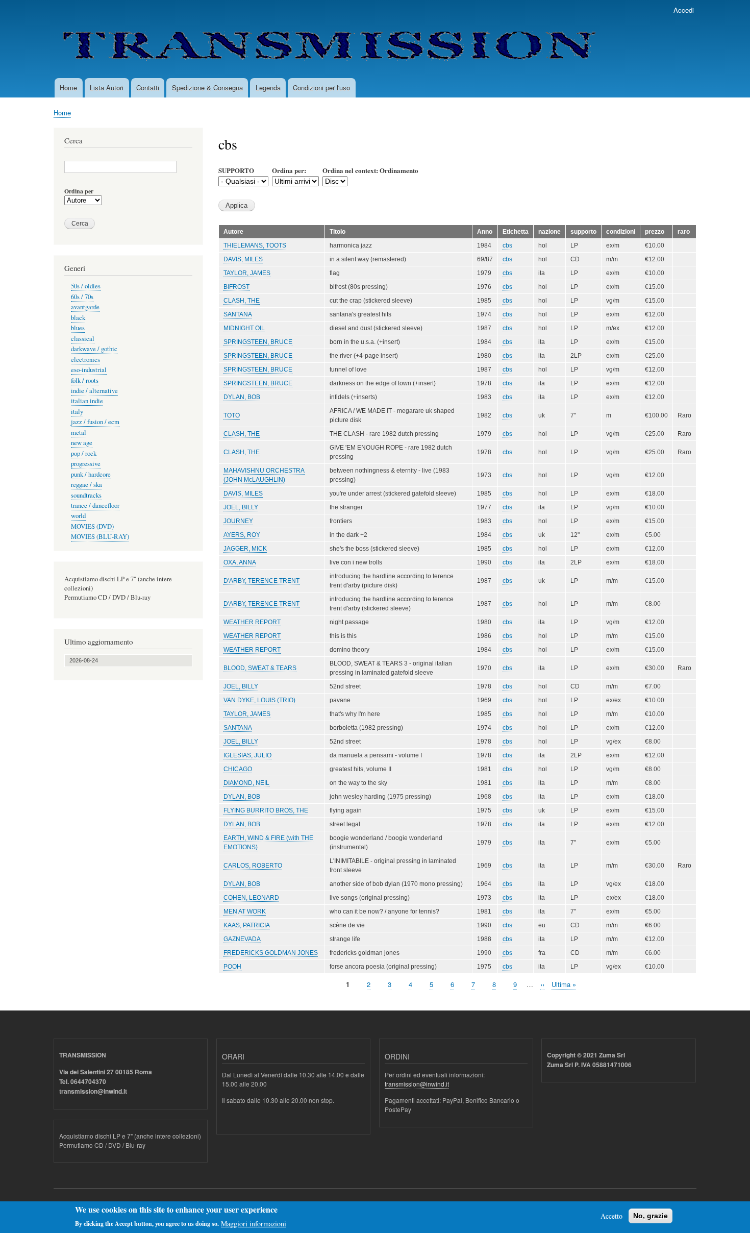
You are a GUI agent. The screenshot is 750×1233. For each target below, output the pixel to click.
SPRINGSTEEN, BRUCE (257, 342)
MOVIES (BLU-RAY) (100, 536)
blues (78, 328)
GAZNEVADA (242, 939)
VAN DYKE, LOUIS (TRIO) (259, 700)
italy (77, 411)
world (78, 515)
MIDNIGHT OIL (244, 328)
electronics (85, 359)
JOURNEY (238, 521)
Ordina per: (289, 170)
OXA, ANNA (239, 562)
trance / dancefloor (95, 505)
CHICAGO (237, 769)
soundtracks (86, 495)
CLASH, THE (241, 300)
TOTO (231, 415)
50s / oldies (86, 286)
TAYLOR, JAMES (246, 273)
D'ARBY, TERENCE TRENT (261, 580)
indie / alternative (94, 390)
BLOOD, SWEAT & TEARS (259, 668)
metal (78, 432)
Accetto (611, 1216)
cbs (507, 245)
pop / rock (83, 453)
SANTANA (237, 314)
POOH (232, 966)
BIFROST (236, 286)
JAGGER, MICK (245, 548)
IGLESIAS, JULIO (247, 755)
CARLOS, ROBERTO (252, 865)
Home (68, 87)
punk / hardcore (91, 474)
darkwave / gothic (94, 348)
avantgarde (85, 307)
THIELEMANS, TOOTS (254, 245)
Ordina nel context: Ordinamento (370, 170)
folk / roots (84, 380)
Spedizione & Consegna (207, 87)
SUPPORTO (236, 170)
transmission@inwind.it (417, 1083)
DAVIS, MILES (243, 259)
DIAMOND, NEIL (246, 782)
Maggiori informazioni (253, 1223)
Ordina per (78, 191)
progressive (86, 463)
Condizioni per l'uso (321, 87)
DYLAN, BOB (241, 397)
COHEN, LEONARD (251, 897)
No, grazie (650, 1216)
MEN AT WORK (244, 911)
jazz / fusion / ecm (95, 421)
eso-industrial (89, 369)
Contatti (147, 87)
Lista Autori (106, 87)
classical (82, 338)
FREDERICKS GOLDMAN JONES (270, 952)
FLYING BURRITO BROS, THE (265, 810)
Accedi (683, 10)
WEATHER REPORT (252, 622)
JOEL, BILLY (240, 507)
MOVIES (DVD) (92, 526)
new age (81, 442)
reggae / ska (86, 484)
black (78, 317)
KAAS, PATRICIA (246, 925)
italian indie (87, 401)
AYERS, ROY (241, 534)
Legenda (268, 87)
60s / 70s (82, 296)
